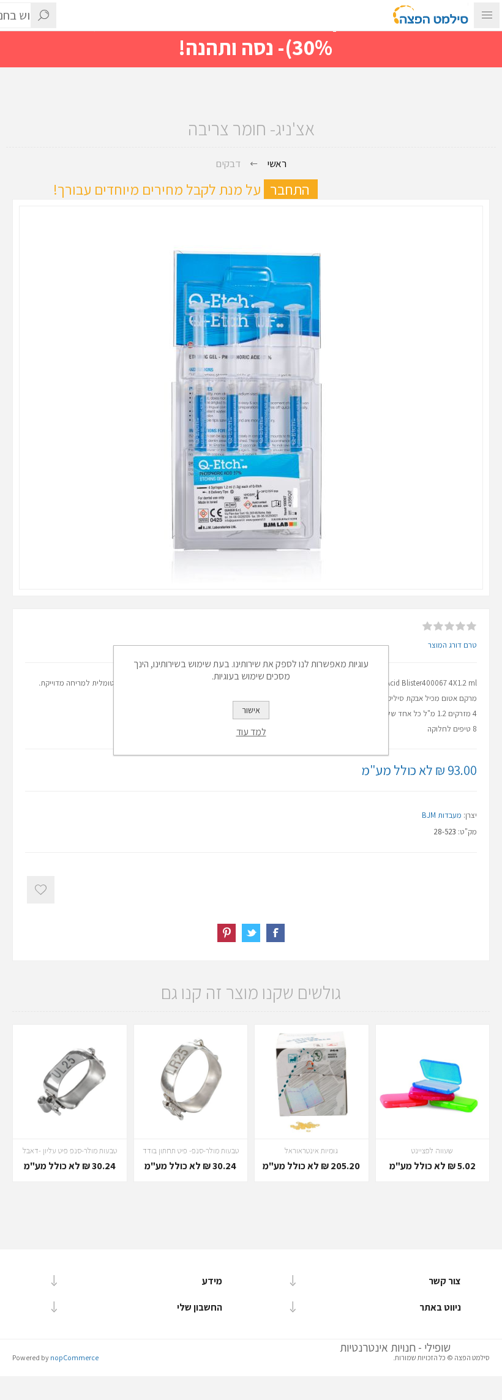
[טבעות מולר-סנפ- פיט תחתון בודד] (191, 1082)
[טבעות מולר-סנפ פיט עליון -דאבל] (70, 1082)
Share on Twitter (251, 933)
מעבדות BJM (442, 815)
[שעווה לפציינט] (433, 1082)
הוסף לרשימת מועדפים (40, 890)
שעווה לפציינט (432, 1150)
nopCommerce (74, 1357)
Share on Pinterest (226, 933)
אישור (251, 710)
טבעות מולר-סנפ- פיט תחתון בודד (191, 1150)
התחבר (294, 189)
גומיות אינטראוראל (311, 1150)
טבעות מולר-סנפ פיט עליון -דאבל (70, 1150)
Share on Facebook (275, 933)
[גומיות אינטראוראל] (312, 1082)
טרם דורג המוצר (452, 645)
